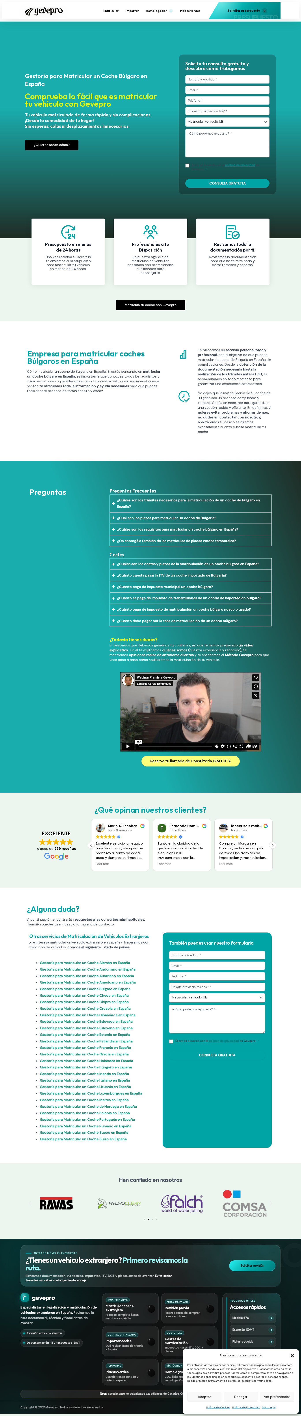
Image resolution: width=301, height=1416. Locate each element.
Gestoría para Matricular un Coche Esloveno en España (86, 1028)
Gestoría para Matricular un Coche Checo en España (84, 995)
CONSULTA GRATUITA (227, 183)
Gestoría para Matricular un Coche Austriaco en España (87, 976)
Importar (132, 11)
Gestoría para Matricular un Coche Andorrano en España (88, 969)
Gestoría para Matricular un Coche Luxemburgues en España (91, 1093)
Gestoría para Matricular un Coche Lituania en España (85, 1086)
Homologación (159, 11)
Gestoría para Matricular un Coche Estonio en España (85, 1034)
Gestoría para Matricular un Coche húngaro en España (86, 1067)
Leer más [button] (103, 864)
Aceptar (204, 1397)
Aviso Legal (268, 1407)
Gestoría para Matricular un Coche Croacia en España (85, 1008)
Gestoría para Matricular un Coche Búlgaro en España (85, 989)
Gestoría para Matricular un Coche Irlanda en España (84, 1073)
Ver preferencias (277, 1397)
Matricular (111, 11)
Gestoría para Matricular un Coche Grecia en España (84, 1054)
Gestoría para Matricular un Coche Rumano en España (85, 1126)
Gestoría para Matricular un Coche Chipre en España (84, 1002)
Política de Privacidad (246, 1407)
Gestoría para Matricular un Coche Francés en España (85, 1047)
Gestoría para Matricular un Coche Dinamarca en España (88, 1015)
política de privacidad (240, 165)
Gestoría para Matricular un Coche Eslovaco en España (86, 1021)
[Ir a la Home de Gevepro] (44, 10)
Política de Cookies (218, 1407)
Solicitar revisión (252, 1266)
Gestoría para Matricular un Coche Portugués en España (87, 1119)
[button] (292, 1355)
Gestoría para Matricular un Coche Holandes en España (86, 1060)
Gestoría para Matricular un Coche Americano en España (88, 982)
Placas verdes (190, 11)
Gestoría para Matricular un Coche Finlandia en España (86, 1041)
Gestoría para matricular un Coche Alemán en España (85, 962)
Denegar (240, 1397)
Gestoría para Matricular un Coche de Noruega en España (88, 1106)
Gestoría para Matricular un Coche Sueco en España (84, 1132)
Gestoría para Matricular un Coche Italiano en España (85, 1080)
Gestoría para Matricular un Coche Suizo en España (83, 1139)
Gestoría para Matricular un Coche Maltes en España (84, 1100)
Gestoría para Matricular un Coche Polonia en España (85, 1113)
